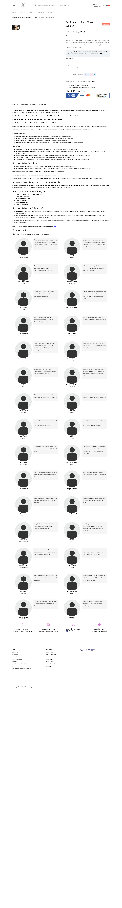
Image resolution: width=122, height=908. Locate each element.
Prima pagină (15, 17)
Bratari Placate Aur (51, 654)
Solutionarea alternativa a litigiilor (21, 668)
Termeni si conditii (17, 659)
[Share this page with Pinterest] (91, 74)
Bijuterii (31, 215)
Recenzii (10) (42, 105)
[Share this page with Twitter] (88, 74)
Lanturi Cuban (49, 661)
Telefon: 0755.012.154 (97, 5)
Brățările (14, 185)
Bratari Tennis (49, 652)
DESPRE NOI (41, 12)
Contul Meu (15, 657)
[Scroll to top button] (118, 904)
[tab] (15, 105)
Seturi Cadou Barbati (81, 65)
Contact (14, 661)
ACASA (14, 12)
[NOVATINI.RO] (23, 5)
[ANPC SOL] (82, 649)
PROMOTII (22, 12)
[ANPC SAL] (90, 649)
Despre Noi (15, 652)
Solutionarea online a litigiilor (20, 664)
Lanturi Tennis (49, 659)
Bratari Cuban (49, 657)
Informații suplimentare (28, 105)
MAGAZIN (30, 12)
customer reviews (71, 35)
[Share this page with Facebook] (85, 74)
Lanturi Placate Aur (51, 664)
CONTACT (50, 12)
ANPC (13, 666)
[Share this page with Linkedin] (94, 74)
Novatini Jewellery (73, 67)
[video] (20, 27)
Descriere (15, 105)
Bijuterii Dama (23, 17)
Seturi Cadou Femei (32, 17)
